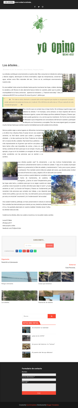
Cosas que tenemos (45, 283)
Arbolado (20, 69)
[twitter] (38, 7)
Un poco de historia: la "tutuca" (43, 344)
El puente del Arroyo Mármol (42, 352)
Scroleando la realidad (40, 327)
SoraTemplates (31, 405)
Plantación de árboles (45, 302)
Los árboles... (6, 302)
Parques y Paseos (38, 69)
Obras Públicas (27, 69)
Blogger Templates (53, 405)
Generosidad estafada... (23, 2)
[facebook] (34, 7)
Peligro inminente (7, 283)
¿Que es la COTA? (38, 336)
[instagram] (42, 7)
